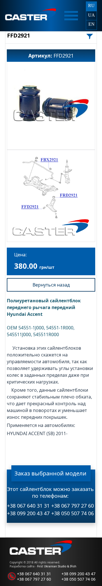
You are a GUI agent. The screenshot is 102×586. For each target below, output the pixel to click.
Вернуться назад (51, 285)
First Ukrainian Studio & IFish (56, 566)
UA (91, 15)
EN (91, 24)
